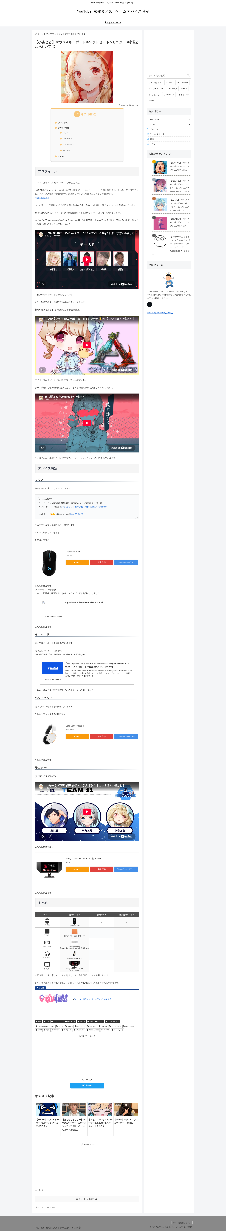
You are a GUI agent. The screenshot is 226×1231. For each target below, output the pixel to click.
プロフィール (63, 123)
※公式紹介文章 (42, 198)
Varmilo (70, 1026)
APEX (184, 88)
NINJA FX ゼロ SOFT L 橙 (74, 936)
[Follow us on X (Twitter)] (149, 304)
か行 (91, 1021)
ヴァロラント (116, 1026)
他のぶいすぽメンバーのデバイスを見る (93, 999)
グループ (100, 1021)
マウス (65, 133)
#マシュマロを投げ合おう (73, 507)
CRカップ (172, 88)
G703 (40, 1030)
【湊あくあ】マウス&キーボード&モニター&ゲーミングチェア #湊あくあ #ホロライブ (179, 186)
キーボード (67, 138)
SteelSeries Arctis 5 (75, 726)
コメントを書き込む (87, 1198)
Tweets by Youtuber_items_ (160, 312)
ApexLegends (94, 1030)
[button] (188, 75)
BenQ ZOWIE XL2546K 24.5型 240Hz (83, 858)
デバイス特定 (63, 128)
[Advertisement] (87, 1056)
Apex (39, 1021)
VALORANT (71, 1021)
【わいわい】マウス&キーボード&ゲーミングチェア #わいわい (179, 222)
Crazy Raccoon (156, 88)
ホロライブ (169, 94)
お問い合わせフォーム (182, 1223)
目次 (83, 114)
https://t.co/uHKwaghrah (96, 507)
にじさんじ (154, 94)
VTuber (82, 1021)
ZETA (151, 100)
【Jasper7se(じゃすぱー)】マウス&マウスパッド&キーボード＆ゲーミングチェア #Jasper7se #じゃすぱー (171, 245)
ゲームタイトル (113, 1021)
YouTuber (93, 1026)
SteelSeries (129, 1026)
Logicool (104, 1026)
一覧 (47, 1021)
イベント (154, 144)
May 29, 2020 (76, 514)
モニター (66, 150)
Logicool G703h (73, 552)
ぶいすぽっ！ (58, 1021)
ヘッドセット (68, 144)
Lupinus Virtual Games (46, 1026)
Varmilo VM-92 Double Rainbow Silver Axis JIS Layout (74, 947)
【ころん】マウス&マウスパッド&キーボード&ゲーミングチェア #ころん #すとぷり (179, 205)
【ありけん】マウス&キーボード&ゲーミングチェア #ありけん (179, 166)
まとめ (61, 156)
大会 (152, 139)
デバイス (106, 1030)
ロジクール (68, 1030)
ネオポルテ (183, 94)
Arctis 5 (56, 1030)
